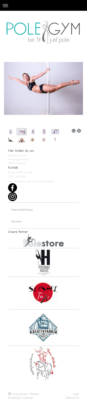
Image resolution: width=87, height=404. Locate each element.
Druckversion (20, 393)
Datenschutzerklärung (22, 209)
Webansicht (72, 397)
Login (76, 393)
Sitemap (34, 393)
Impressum (16, 221)
